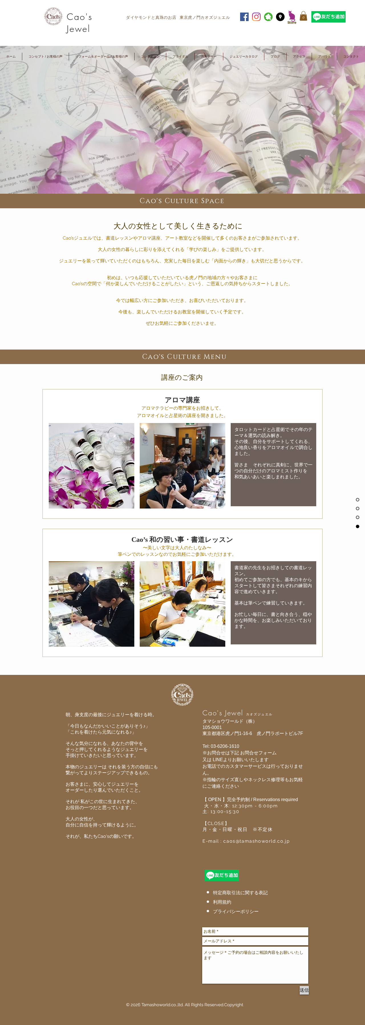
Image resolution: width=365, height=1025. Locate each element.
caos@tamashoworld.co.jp (256, 841)
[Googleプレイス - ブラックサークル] (280, 17)
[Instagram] (256, 17)
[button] (303, 16)
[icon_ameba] (268, 17)
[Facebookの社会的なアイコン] (244, 17)
